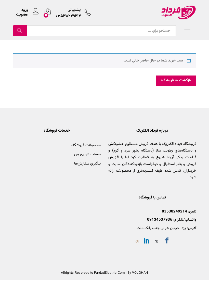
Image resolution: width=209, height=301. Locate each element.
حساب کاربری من (87, 154)
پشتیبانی (74, 10)
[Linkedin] (146, 241)
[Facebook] (167, 241)
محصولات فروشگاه (86, 145)
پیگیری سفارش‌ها (87, 164)
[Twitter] (156, 242)
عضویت (22, 14)
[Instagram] (136, 242)
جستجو (20, 30)
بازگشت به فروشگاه (176, 80)
